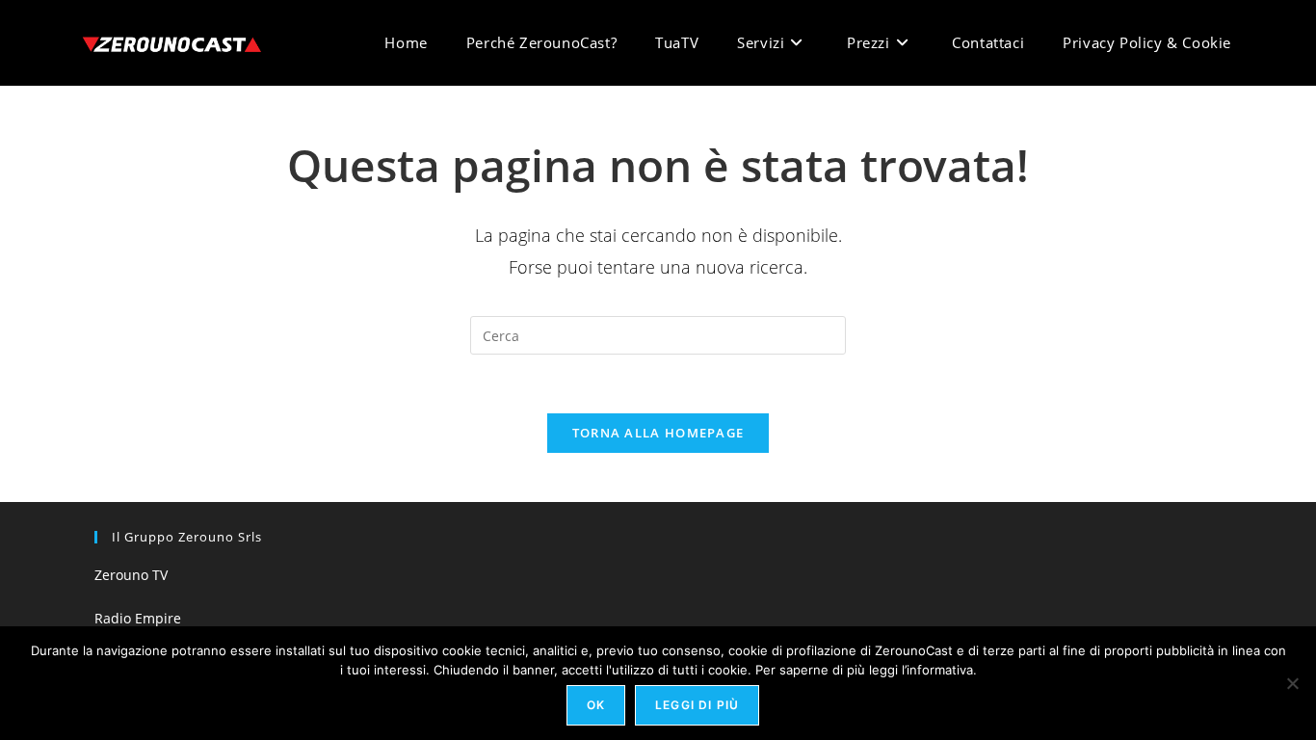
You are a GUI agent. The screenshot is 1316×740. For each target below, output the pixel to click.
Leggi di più (697, 705)
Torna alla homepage (658, 432)
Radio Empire (137, 618)
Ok (596, 705)
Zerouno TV (131, 575)
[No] (1292, 683)
